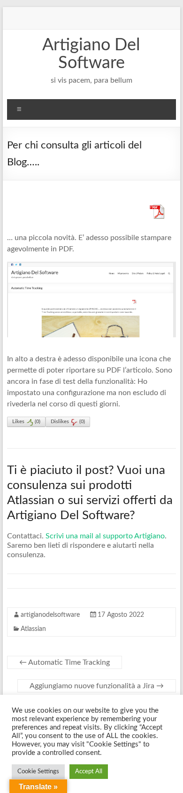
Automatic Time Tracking (64, 662)
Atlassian (33, 629)
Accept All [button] (88, 772)
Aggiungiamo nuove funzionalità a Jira (97, 686)
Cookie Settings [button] (38, 772)
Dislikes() (68, 421)
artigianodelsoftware (50, 615)
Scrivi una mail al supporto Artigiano (105, 536)
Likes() (26, 421)
